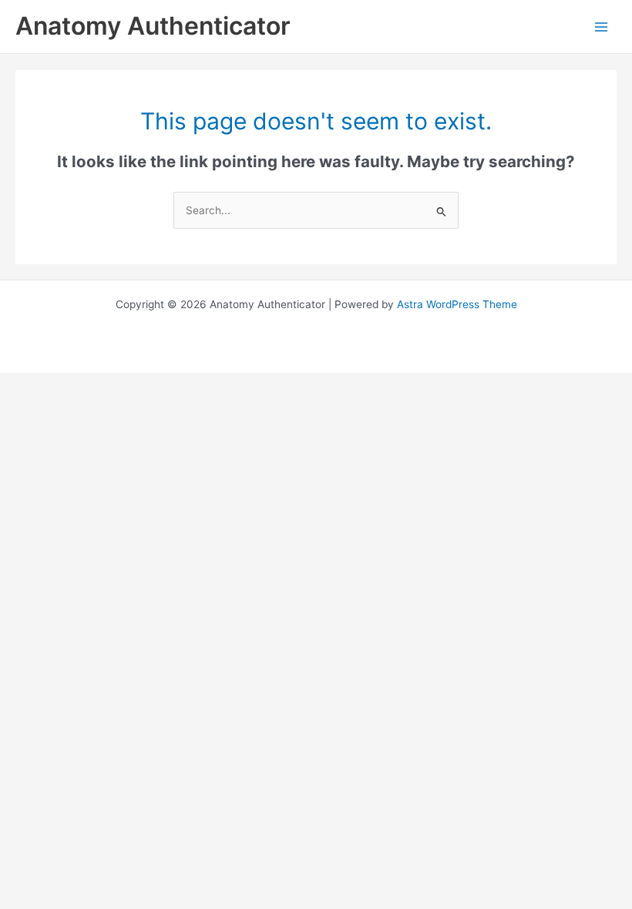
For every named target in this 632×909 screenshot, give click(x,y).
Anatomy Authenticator (153, 26)
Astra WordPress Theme (457, 304)
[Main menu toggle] (601, 26)
